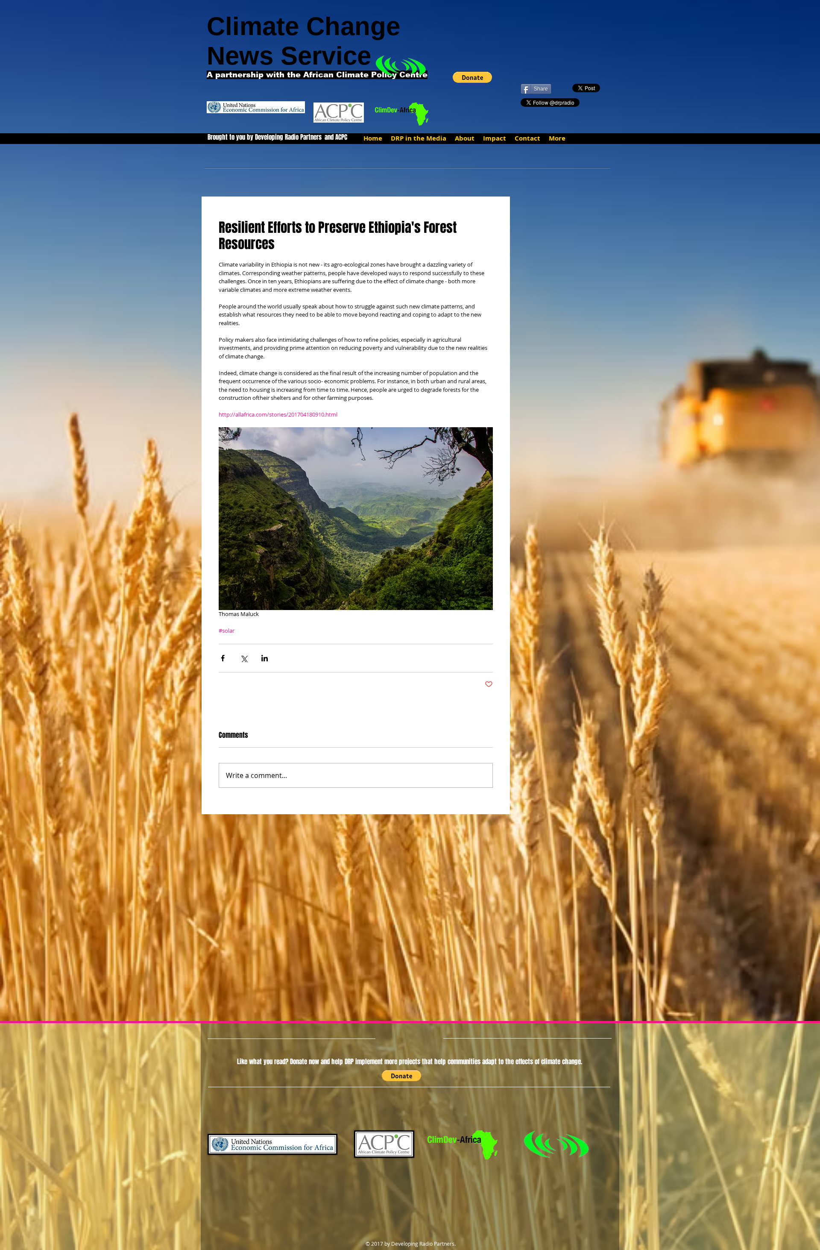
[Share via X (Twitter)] (244, 658)
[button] (472, 77)
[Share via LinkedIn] (265, 658)
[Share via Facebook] (223, 658)
